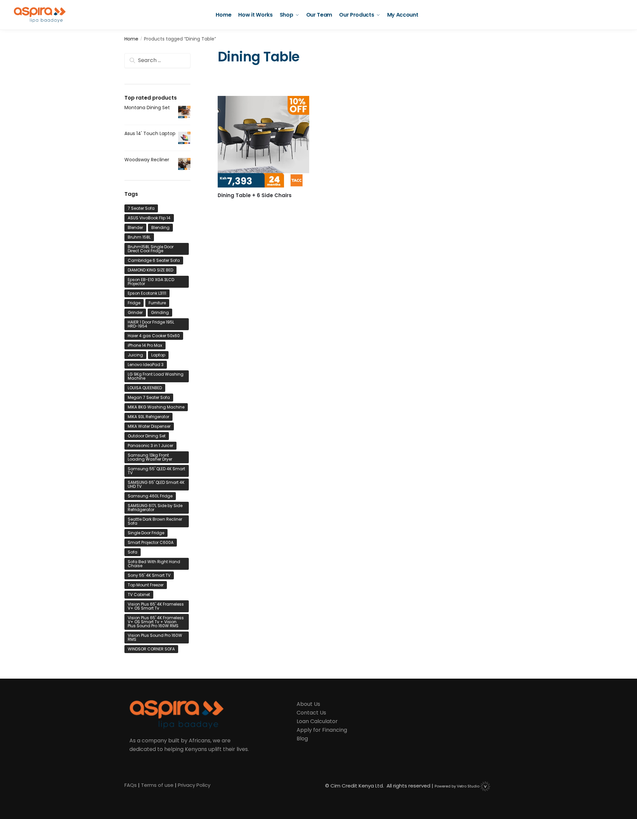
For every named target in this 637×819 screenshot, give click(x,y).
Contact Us (311, 712)
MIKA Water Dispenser (149, 426)
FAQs (130, 785)
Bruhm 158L (139, 237)
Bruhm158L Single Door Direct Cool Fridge (151, 249)
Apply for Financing (322, 730)
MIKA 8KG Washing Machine (156, 407)
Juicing (135, 355)
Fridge (134, 303)
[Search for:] (157, 60)
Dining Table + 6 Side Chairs (255, 195)
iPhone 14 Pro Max (145, 345)
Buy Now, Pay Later (263, 205)
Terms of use (157, 785)
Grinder (135, 312)
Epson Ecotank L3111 (147, 293)
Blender (135, 227)
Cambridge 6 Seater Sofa (154, 260)
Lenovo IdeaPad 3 (146, 364)
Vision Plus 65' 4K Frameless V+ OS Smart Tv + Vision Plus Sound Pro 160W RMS (156, 622)
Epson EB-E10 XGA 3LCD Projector (151, 281)
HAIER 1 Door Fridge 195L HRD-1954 (151, 324)
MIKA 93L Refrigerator (148, 416)
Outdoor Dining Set (147, 436)
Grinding (160, 312)
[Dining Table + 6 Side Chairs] (263, 141)
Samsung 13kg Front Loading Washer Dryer (150, 457)
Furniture (157, 303)
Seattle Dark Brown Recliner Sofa (155, 521)
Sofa (132, 552)
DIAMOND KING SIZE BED (150, 270)
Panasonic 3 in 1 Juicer (150, 445)
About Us (308, 704)
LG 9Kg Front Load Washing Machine (155, 376)
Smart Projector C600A (151, 542)
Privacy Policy (194, 785)
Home (131, 39)
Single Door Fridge (146, 533)
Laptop (158, 355)
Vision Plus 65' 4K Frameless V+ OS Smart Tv (156, 606)
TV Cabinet (139, 594)
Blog (302, 738)
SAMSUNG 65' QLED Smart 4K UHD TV (156, 484)
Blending (160, 227)
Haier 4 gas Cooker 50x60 (154, 335)
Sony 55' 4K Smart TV (149, 575)
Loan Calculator (317, 721)
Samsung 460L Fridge (150, 496)
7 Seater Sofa (141, 208)
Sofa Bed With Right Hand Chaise (154, 563)
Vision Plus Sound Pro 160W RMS (155, 637)
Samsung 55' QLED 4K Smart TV (156, 471)
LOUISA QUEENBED (145, 388)
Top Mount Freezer (146, 585)
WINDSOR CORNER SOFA (151, 649)
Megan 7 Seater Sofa (149, 397)
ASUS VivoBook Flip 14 (149, 218)
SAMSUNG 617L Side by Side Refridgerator (155, 507)
